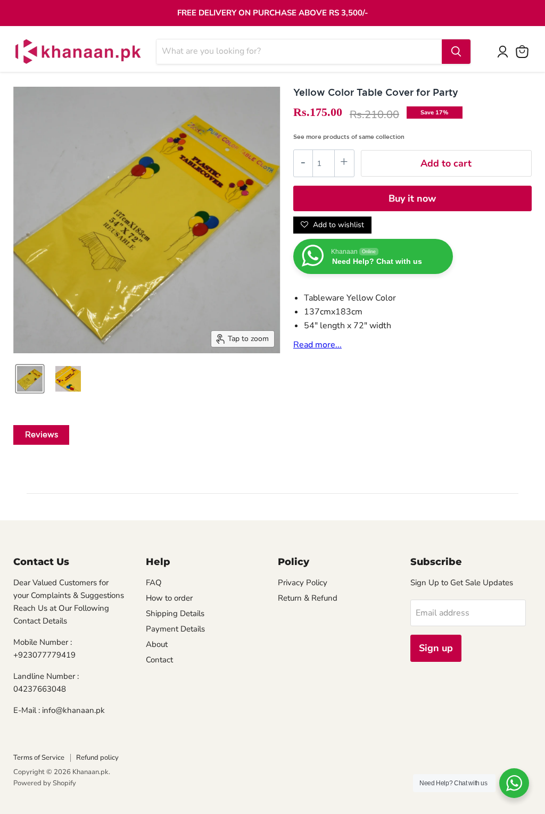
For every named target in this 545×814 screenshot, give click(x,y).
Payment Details (175, 629)
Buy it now (412, 198)
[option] (30, 379)
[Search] (456, 51)
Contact (159, 659)
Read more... (317, 345)
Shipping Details (175, 613)
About (157, 644)
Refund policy (97, 757)
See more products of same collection (348, 136)
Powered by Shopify (44, 783)
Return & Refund (307, 598)
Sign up (436, 648)
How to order (169, 598)
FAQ (154, 582)
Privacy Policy (302, 582)
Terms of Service (38, 757)
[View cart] (522, 51)
